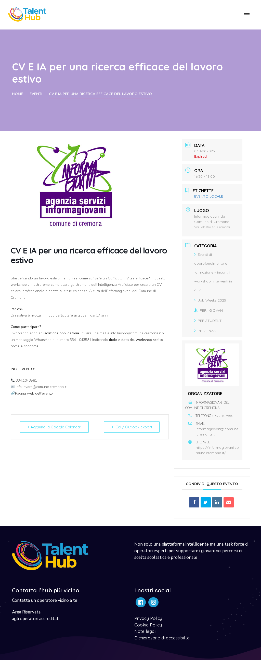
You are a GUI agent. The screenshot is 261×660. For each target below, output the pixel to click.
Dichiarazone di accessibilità (162, 637)
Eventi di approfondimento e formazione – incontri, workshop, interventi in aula (213, 272)
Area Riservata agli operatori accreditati (35, 615)
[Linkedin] (217, 502)
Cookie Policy (148, 624)
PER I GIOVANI (212, 310)
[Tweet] (206, 502)
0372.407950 (222, 415)
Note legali (145, 631)
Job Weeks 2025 (212, 300)
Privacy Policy (148, 618)
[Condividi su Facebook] (194, 502)
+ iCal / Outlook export (131, 427)
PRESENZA (207, 330)
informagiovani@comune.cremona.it (217, 432)
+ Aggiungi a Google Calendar (54, 427)
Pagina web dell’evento (34, 393)
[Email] (229, 502)
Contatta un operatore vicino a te (44, 600)
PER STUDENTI (210, 320)
